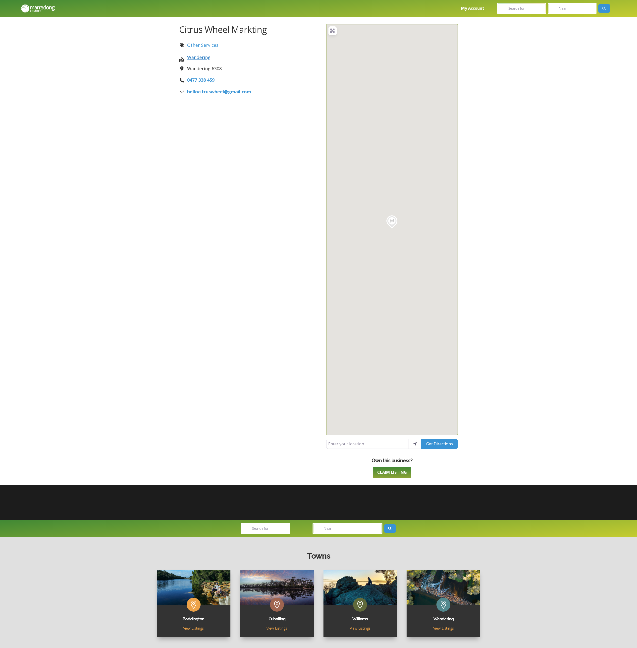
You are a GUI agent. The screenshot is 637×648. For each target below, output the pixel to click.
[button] (392, 222)
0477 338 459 (200, 80)
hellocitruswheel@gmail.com (219, 92)
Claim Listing (392, 472)
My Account (472, 8)
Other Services (202, 45)
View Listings (193, 628)
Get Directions (439, 444)
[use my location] (415, 444)
